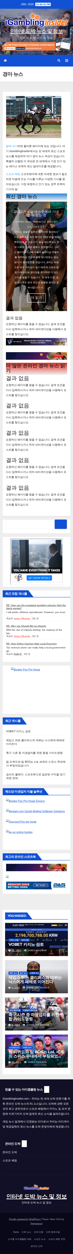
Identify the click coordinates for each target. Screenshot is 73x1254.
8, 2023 (16, 988)
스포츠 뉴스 (39, 227)
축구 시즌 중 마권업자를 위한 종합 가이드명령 (34, 752)
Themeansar (36, 1223)
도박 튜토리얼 (15, 1010)
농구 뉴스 (23, 973)
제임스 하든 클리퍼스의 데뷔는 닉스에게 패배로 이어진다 (35, 979)
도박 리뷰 (25, 940)
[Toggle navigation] (66, 60)
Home (16, 1232)
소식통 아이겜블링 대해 (19, 1239)
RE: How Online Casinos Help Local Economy (31, 643)
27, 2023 (16, 1062)
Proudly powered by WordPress (25, 1219)
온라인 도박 (10, 1152)
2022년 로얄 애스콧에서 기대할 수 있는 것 (36, 213)
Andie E (18, 654)
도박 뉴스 (26, 1232)
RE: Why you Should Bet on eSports (26, 626)
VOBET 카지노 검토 (18, 731)
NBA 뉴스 (13, 973)
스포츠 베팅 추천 (56, 1239)
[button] (59, 60)
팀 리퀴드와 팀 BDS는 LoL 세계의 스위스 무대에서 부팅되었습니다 (36, 1056)
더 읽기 (36, 297)
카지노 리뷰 (14, 940)
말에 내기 (11, 146)
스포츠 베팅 (13, 174)
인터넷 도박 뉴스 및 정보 (36, 31)
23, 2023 (16, 950)
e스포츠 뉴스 (15, 1047)
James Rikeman (33, 221)
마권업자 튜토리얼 (30, 1010)
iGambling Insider (37, 988)
